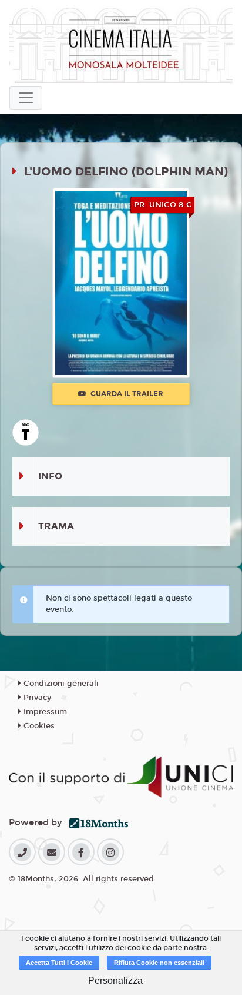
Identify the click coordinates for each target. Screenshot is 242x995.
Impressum (44, 712)
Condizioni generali (60, 683)
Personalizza (115, 981)
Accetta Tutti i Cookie (59, 962)
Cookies (38, 726)
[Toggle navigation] (25, 98)
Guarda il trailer (126, 394)
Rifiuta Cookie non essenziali (159, 962)
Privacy (36, 697)
